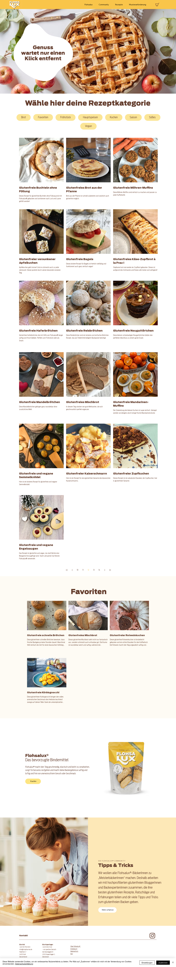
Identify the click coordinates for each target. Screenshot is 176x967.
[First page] (66, 570)
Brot (23, 117)
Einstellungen (147, 962)
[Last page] (110, 570)
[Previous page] (72, 570)
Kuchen (114, 117)
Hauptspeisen (90, 117)
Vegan (88, 126)
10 (77, 570)
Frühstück (65, 117)
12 (88, 570)
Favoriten (43, 117)
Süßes (152, 117)
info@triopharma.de (25, 949)
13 (94, 570)
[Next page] (104, 570)
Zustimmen (163, 962)
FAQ (71, 954)
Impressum (73, 949)
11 (82, 570)
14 (99, 570)
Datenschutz (74, 951)
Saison (133, 117)
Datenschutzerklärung (24, 963)
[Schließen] (172, 962)
